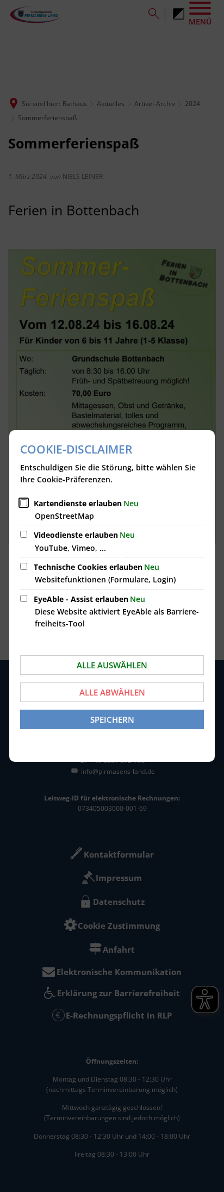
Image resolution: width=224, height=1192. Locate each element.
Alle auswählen (112, 665)
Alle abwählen (112, 692)
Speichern (112, 719)
